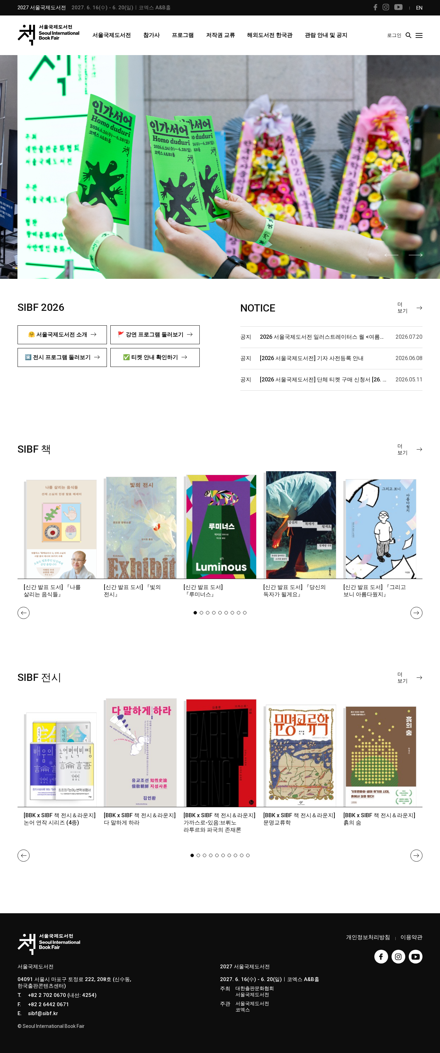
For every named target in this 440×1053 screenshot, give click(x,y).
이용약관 (411, 937)
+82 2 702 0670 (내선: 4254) (62, 995)
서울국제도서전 (111, 35)
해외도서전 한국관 (270, 35)
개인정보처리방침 (368, 937)
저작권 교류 (220, 35)
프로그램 (183, 35)
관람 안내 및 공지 (326, 35)
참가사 (151, 35)
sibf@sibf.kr (43, 1013)
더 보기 (402, 307)
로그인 (394, 35)
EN (419, 8)
